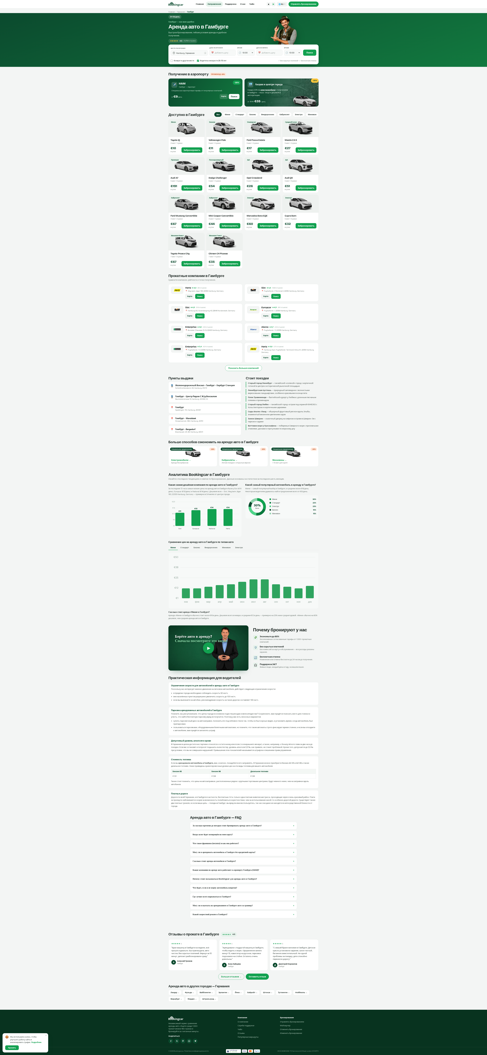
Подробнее (36, 1042)
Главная (200, 4)
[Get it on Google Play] (273, 4)
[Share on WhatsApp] (189, 1041)
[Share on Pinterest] (183, 1041)
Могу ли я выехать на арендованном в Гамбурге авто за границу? (243, 905)
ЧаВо (251, 4)
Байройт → (252, 992)
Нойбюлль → (301, 992)
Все (218, 114)
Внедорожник (267, 114)
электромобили (267, 90)
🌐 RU (282, 4)
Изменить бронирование (291, 1033)
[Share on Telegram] (195, 1041)
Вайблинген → (206, 992)
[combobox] (191, 53)
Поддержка (230, 4)
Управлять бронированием (303, 4)
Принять (12, 1048)
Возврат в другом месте (184, 61)
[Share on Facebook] (170, 1041)
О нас (243, 4)
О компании (243, 1022)
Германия (181, 12)
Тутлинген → (284, 992)
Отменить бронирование (291, 1029)
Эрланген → (224, 992)
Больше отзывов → (231, 976)
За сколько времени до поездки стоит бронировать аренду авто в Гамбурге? (243, 825)
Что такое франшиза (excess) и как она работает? (243, 843)
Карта (223, 96)
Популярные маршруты (248, 1037)
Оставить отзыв (257, 976)
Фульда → (189, 992)
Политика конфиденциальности (196, 1051)
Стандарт (240, 114)
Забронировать (192, 150)
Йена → (238, 992)
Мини (227, 114)
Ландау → (175, 992)
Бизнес (252, 114)
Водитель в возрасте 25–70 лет (213, 61)
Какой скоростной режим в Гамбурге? (243, 914)
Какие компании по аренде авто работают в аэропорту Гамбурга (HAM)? (243, 870)
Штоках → (267, 992)
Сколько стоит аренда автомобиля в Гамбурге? (243, 861)
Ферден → (192, 999)
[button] (174, 53)
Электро (299, 114)
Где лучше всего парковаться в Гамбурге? (243, 896)
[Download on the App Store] (269, 4)
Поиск (309, 52)
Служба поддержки (246, 1025)
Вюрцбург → (176, 999)
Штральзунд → (209, 999)
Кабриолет (285, 114)
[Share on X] (177, 1041)
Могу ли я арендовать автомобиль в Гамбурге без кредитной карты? (243, 852)
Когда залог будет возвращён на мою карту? (243, 834)
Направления (214, 4)
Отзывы (241, 1033)
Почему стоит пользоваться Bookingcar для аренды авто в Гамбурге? (243, 879)
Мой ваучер (285, 1025)
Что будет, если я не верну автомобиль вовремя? (243, 887)
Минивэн (312, 114)
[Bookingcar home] (175, 4)
